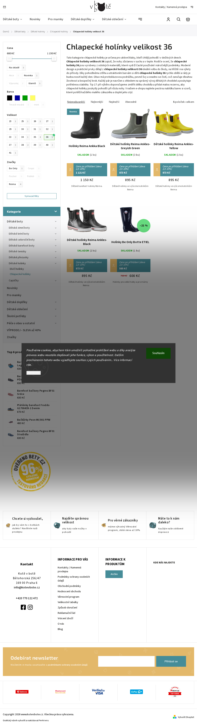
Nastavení (33, 372)
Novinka (30, 75)
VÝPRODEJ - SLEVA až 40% (24, 330)
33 (12, 137)
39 (37, 145)
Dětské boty (15, 221)
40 (49, 145)
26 (37, 121)
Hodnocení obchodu (69, 591)
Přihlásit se (171, 661)
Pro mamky (14, 295)
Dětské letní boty (19, 234)
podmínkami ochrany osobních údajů (68, 665)
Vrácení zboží (65, 618)
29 (12, 129)
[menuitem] (14, 19)
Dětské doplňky (17, 302)
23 (12, 121)
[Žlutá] (34, 98)
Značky (11, 337)
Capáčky (14, 280)
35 (37, 137)
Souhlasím (158, 353)
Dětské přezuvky (18, 257)
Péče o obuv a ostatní (21, 323)
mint (38, 104)
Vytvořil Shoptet (186, 717)
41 (12, 153)
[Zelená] (26, 98)
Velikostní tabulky (68, 602)
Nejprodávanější (76, 101)
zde (28, 365)
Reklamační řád (66, 613)
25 (24, 121)
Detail (87, 126)
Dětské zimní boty (19, 228)
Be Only (16, 168)
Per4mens (44, 720)
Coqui (33, 168)
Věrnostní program (68, 597)
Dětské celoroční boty (22, 240)
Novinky (12, 288)
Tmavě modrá (19, 104)
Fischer (15, 176)
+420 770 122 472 (27, 598)
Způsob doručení (67, 608)
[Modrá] (18, 98)
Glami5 (34, 83)
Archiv (114, 574)
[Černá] (11, 98)
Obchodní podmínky (69, 586)
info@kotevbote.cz (27, 587)
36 (49, 137)
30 (24, 129)
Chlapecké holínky (20, 274)
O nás (61, 624)
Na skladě (16, 67)
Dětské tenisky (17, 251)
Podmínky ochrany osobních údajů (74, 579)
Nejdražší (114, 101)
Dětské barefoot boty (21, 246)
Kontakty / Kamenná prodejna (171, 7)
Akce (14, 75)
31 (37, 129)
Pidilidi (33, 176)
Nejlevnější (97, 101)
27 (49, 121)
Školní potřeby (16, 316)
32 (49, 129)
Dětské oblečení (17, 309)
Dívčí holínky (17, 269)
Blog (60, 629)
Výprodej (16, 83)
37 (12, 145)
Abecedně (130, 101)
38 (24, 145)
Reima (15, 184)
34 (24, 137)
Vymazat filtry (32, 196)
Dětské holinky (17, 263)
